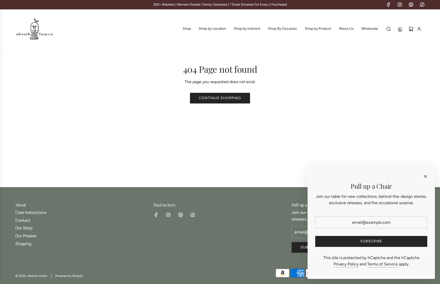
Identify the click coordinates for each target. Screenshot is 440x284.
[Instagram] (399, 4)
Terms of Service (382, 264)
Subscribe (371, 241)
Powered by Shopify (69, 276)
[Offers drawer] (399, 29)
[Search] (388, 29)
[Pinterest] (411, 4)
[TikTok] (422, 4)
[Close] (425, 176)
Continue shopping (220, 98)
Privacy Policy (346, 264)
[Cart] (411, 29)
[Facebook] (388, 4)
